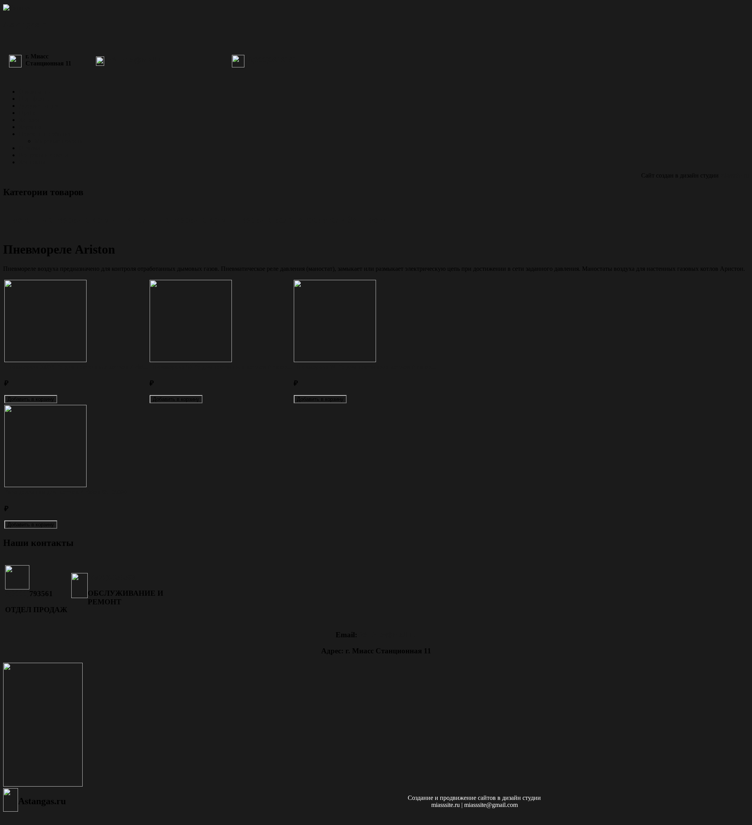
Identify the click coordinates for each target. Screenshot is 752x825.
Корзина (30, 126)
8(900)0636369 (272, 60)
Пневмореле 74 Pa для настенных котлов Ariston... (365, 367)
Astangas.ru (27, 24)
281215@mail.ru (137, 60)
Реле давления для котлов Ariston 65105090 (65, 492)
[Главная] (17, 7)
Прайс (27, 112)
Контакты (32, 162)
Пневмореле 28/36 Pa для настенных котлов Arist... (76, 367)
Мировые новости (58, 141)
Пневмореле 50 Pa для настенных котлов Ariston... (221, 367)
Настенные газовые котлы (61, 219)
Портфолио (34, 98)
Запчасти (367, 219)
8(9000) (17, 593)
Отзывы (29, 148)
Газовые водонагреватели (291, 219)
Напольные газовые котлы (177, 219)
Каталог (29, 119)
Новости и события (45, 134)
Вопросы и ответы (44, 155)
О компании (35, 91)
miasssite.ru (734, 175)
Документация (38, 105)
